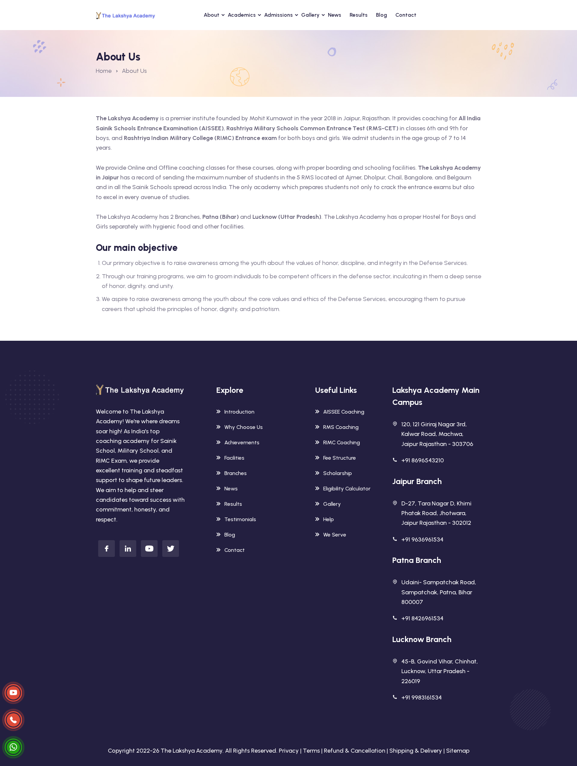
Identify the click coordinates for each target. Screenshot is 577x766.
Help (328, 519)
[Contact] (13, 693)
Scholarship (337, 473)
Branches (235, 473)
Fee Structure (339, 458)
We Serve (334, 534)
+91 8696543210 (422, 460)
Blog (381, 15)
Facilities (234, 458)
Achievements (241, 442)
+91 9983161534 (421, 697)
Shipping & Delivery (415, 750)
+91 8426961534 (422, 618)
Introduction (239, 412)
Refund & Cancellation (354, 750)
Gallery (310, 15)
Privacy (289, 750)
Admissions (278, 15)
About (211, 15)
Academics (242, 15)
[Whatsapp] (13, 747)
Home (104, 70)
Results (359, 15)
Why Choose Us (243, 427)
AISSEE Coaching (343, 412)
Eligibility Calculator (347, 488)
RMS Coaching (341, 427)
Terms (311, 750)
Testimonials (240, 519)
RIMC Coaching (341, 442)
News (334, 15)
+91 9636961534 (422, 539)
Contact (405, 15)
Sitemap (457, 750)
